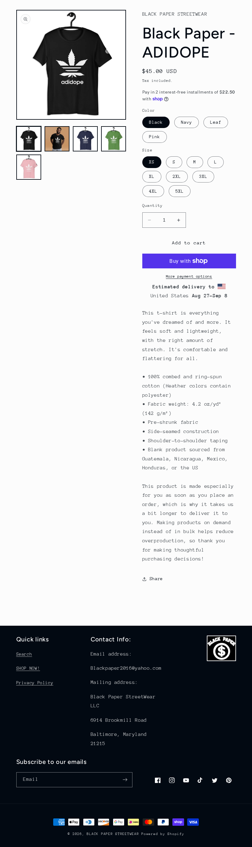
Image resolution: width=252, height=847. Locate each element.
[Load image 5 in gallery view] (28, 167)
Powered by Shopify (162, 834)
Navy (186, 122)
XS (152, 161)
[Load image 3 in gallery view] (85, 138)
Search (24, 654)
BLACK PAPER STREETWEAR (113, 834)
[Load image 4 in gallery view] (113, 138)
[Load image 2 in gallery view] (57, 138)
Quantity (152, 205)
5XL (179, 191)
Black (156, 122)
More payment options (189, 276)
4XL (153, 191)
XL (152, 176)
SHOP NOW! (28, 668)
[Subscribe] (125, 779)
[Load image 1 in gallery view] (28, 138)
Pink (154, 136)
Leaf (215, 122)
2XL (177, 176)
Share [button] (156, 578)
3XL (203, 176)
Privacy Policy (34, 682)
